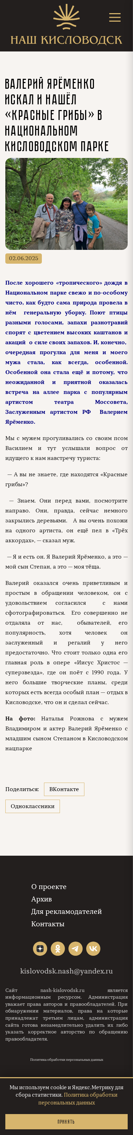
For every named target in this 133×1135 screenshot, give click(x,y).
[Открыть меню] (115, 17)
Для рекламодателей (66, 911)
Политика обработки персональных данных (66, 1060)
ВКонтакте (64, 789)
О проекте (49, 886)
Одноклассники (33, 806)
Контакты (48, 924)
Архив (41, 899)
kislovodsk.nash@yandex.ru (66, 971)
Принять (66, 1121)
